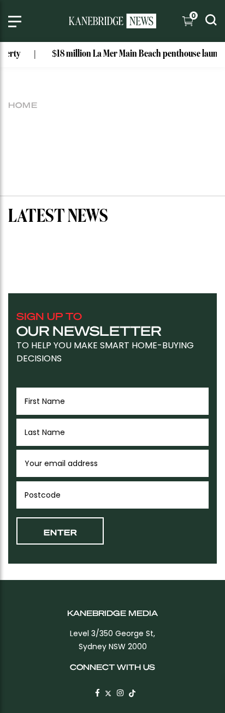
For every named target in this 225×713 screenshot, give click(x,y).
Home (23, 105)
